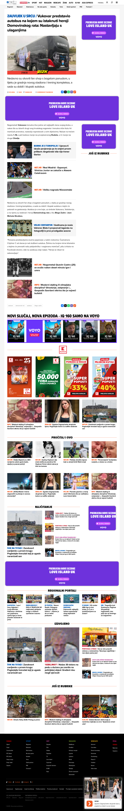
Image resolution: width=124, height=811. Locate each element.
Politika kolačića (40, 789)
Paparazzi (48, 753)
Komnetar (93, 753)
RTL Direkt (9, 756)
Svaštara (93, 762)
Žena (65, 2)
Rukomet (19, 7)
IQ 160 (77, 3)
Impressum (9, 789)
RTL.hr (8, 798)
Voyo (47, 771)
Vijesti (8, 744)
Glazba (48, 750)
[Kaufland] (62, 350)
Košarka (53, 7)
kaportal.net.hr (50, 798)
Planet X (93, 759)
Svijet (7, 747)
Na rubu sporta (42, 7)
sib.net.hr (41, 798)
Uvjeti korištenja (29, 789)
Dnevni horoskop (95, 750)
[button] (10, 322)
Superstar (48, 762)
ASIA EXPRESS (87, 3)
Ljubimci (71, 756)
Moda (70, 759)
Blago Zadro (38, 306)
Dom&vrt (71, 747)
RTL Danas (9, 753)
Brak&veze (71, 744)
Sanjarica (115, 751)
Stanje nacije (9, 759)
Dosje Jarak (9, 762)
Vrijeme (8, 765)
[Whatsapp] (68, 92)
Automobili (71, 774)
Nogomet (10, 7)
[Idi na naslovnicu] (12, 4)
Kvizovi (92, 765)
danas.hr (28, 92)
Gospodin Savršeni (51, 765)
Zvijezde (48, 744)
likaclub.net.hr (29, 800)
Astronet (93, 744)
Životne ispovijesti (73, 771)
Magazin (47, 2)
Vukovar (10, 306)
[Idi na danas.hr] (25, 2)
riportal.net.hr (73, 798)
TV (47, 756)
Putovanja (71, 762)
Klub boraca (30, 7)
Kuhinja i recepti (73, 750)
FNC (81, 7)
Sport (34, 2)
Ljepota (71, 753)
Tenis (61, 7)
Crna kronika (9, 750)
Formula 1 (89, 7)
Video (115, 744)
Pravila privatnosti (52, 789)
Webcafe (57, 2)
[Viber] (71, 92)
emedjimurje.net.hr (30, 798)
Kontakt (61, 789)
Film (47, 747)
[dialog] (103, 793)
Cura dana (93, 747)
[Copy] (74, 92)
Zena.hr (14, 798)
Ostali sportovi (71, 7)
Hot (40, 2)
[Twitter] (65, 92)
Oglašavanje (18, 789)
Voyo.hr (21, 798)
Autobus (29, 306)
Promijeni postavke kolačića (74, 789)
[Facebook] (62, 92)
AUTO (71, 3)
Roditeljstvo (72, 765)
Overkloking (94, 756)
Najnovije (115, 748)
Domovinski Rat (20, 306)
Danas (8, 741)
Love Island (49, 759)
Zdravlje (71, 768)
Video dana (94, 768)
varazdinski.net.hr (61, 798)
